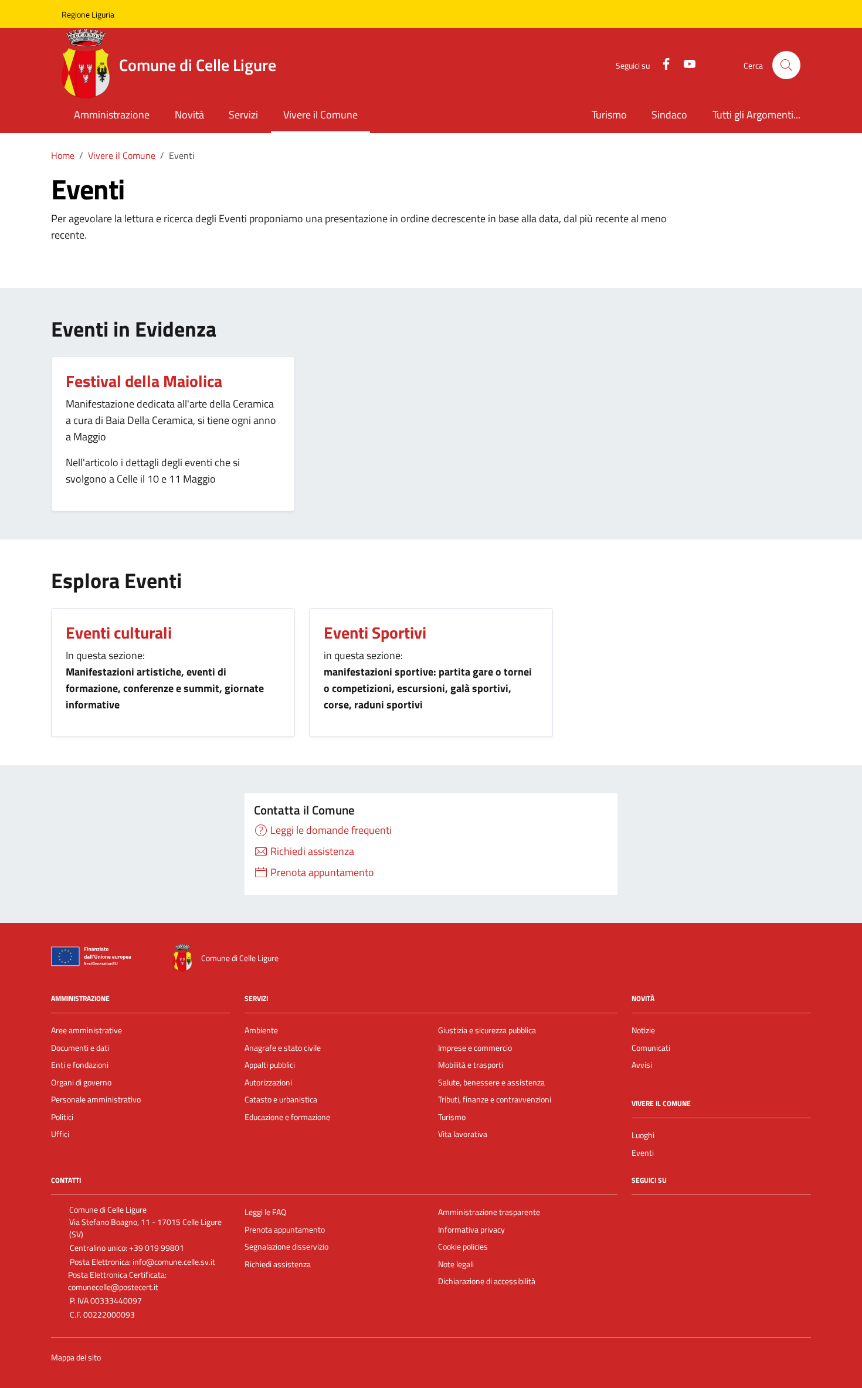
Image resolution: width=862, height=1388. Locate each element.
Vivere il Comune (320, 115)
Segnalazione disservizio (286, 1246)
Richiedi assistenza (278, 1264)
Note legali (456, 1264)
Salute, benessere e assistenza (491, 1082)
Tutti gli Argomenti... (756, 115)
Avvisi (642, 1064)
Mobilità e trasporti (470, 1064)
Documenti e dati (80, 1047)
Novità (189, 115)
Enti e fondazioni (79, 1064)
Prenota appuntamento (285, 1229)
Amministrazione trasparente (489, 1212)
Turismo (609, 115)
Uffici (60, 1134)
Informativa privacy (471, 1229)
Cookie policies (463, 1246)
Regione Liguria (88, 14)
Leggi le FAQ (265, 1212)
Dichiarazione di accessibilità (486, 1281)
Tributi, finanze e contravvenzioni (494, 1099)
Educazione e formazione (287, 1117)
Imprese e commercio (475, 1047)
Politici (62, 1117)
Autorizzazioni (268, 1082)
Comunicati (651, 1047)
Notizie (643, 1030)
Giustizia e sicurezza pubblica (487, 1030)
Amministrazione (112, 115)
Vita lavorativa (462, 1134)
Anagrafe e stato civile (283, 1047)
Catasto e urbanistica (281, 1099)
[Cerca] (786, 65)
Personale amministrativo (96, 1099)
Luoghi (643, 1135)
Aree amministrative (86, 1030)
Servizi (243, 115)
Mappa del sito (76, 1358)
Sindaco (669, 115)
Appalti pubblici (270, 1064)
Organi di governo (81, 1082)
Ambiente (261, 1030)
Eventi (643, 1152)
